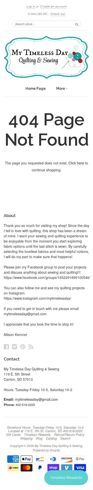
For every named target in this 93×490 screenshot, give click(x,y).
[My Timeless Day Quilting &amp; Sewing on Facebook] (6, 346)
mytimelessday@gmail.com (36, 399)
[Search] (76, 23)
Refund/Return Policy (69, 434)
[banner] (46, 57)
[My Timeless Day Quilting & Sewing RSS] (31, 346)
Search (65, 438)
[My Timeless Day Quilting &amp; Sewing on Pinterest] (23, 346)
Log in (31, 6)
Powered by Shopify (46, 450)
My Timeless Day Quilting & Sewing (58, 446)
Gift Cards (13, 434)
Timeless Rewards (37, 434)
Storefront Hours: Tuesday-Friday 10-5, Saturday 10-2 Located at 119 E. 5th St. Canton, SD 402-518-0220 (45, 429)
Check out (58, 14)
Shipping (26, 438)
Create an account (53, 6)
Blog (39, 438)
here (80, 162)
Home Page (36, 88)
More (61, 88)
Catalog (51, 438)
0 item (38, 14)
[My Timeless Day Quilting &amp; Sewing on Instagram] (14, 346)
